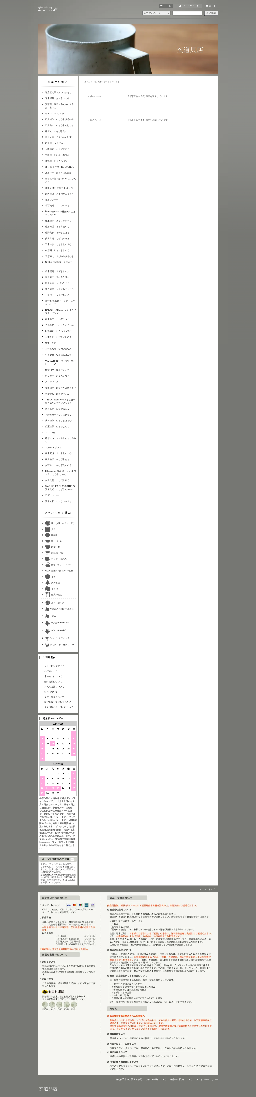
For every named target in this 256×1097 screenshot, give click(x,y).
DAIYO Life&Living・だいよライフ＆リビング (60, 311)
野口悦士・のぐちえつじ (57, 375)
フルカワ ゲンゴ (53, 447)
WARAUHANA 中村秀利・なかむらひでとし (60, 362)
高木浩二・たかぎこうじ (57, 319)
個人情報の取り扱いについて (58, 707)
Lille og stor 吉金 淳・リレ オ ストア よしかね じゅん (60, 472)
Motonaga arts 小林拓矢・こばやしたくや (60, 213)
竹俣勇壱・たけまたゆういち (59, 325)
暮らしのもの (57, 602)
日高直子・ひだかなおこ (57, 408)
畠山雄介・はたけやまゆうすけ (60, 387)
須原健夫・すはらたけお (57, 277)
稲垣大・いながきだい (56, 131)
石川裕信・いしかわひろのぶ (59, 119)
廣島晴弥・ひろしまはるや (58, 420)
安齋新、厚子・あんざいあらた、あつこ (59, 105)
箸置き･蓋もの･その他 (62, 570)
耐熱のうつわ (57, 552)
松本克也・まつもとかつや (58, 453)
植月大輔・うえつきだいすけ (59, 136)
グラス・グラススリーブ (61, 644)
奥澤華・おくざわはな (56, 160)
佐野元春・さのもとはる (57, 232)
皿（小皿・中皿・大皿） (63, 523)
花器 (53, 576)
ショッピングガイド (54, 665)
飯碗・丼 (55, 546)
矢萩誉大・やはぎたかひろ (58, 465)
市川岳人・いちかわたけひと (59, 125)
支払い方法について (156, 1079)
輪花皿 (54, 534)
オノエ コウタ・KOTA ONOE (59, 166)
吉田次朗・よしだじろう (57, 480)
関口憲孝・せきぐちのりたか (59, 289)
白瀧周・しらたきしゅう (57, 250)
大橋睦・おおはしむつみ (57, 154)
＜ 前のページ (94, 96)
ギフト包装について (54, 696)
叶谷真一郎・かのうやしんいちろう (60, 180)
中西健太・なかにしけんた (58, 354)
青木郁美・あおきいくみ (57, 98)
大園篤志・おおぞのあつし (58, 148)
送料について (51, 691)
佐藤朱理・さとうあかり (57, 226)
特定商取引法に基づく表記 (57, 701)
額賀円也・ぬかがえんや (57, 369)
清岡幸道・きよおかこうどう (59, 193)
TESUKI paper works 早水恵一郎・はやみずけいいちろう (60, 401)
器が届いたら (51, 671)
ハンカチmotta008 (59, 622)
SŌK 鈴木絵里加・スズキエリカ (60, 263)
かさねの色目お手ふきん (61, 608)
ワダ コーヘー (52, 495)
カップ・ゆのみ (59, 558)
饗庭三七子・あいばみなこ (58, 92)
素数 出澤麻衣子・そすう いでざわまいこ (60, 302)
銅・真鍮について (53, 681)
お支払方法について (54, 686)
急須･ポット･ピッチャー (63, 564)
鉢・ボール (56, 540)
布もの (54, 588)
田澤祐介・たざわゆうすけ (58, 330)
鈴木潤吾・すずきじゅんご (58, 271)
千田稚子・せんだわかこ (57, 294)
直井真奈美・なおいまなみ (58, 348)
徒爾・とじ (50, 342)
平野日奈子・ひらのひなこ (58, 414)
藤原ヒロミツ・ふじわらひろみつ (60, 439)
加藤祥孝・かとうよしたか (58, 172)
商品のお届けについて (181, 1079)
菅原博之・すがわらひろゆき (59, 256)
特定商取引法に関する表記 (129, 1079)
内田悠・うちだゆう (55, 142)
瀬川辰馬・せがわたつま (57, 283)
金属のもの (56, 594)
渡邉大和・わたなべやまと (58, 501)
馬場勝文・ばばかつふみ (57, 393)
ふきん (52, 615)
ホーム (87, 81)
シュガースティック (59, 638)
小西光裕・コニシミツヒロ (58, 205)
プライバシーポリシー (207, 1079)
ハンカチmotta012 (59, 630)
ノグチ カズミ (52, 381)
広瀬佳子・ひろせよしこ (57, 426)
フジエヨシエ (51, 432)
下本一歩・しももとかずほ (58, 244)
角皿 (53, 529)
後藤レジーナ (51, 199)
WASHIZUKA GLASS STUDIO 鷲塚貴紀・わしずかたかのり (60, 487)
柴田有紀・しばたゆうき (57, 238)
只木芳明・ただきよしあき (58, 336)
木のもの (55, 582)
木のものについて (53, 676)
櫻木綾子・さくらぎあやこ (58, 220)
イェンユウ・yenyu (54, 113)
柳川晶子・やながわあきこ (58, 459)
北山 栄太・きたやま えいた (59, 187)
